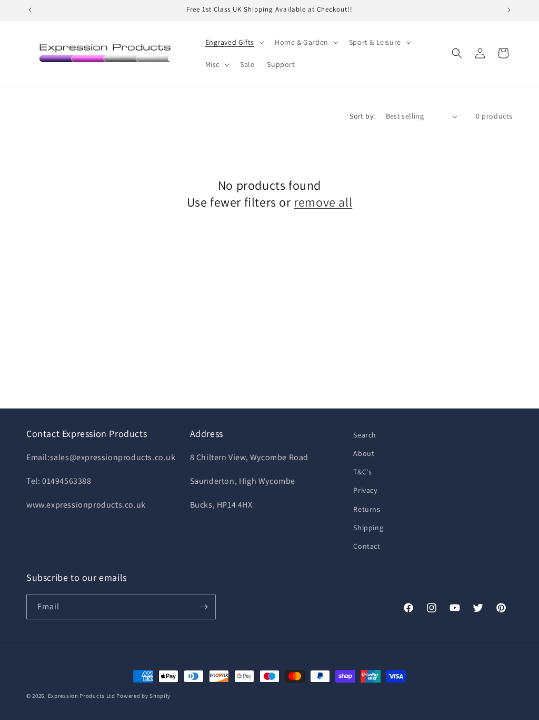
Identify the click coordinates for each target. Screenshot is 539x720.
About (363, 453)
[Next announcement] (509, 10)
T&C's (362, 471)
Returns (366, 509)
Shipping (368, 527)
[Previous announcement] (30, 10)
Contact (366, 546)
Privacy (365, 490)
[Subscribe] (203, 607)
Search (364, 435)
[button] (233, 42)
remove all (323, 202)
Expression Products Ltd (81, 695)
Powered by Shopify (143, 695)
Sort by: (362, 116)
